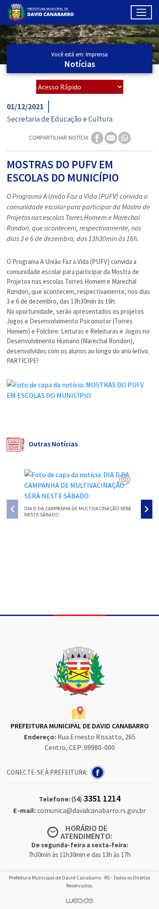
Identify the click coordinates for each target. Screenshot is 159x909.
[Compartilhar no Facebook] (98, 137)
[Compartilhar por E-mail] (111, 137)
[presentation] (12, 509)
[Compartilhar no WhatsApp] (124, 137)
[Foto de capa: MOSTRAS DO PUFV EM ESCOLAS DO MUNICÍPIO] (79, 390)
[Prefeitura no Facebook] (98, 771)
